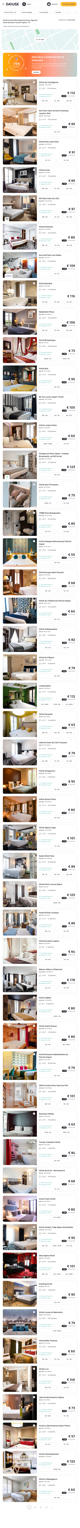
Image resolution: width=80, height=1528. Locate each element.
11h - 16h (56, 188)
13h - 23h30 (69, 704)
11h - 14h (66, 444)
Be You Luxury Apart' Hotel (40, 407)
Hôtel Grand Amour (40, 1036)
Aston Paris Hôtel (40, 1209)
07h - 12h (45, 101)
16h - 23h (69, 188)
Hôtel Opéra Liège (40, 837)
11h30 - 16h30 (57, 1331)
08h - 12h (48, 1104)
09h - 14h (48, 931)
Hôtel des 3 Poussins (40, 494)
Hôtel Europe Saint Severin (40, 582)
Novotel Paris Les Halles (40, 265)
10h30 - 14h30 (57, 1246)
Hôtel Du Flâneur (40, 667)
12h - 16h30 (69, 1274)
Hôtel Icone (40, 180)
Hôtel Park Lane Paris (40, 152)
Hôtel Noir (40, 378)
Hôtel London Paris (40, 435)
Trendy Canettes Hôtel (40, 1152)
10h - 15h (57, 415)
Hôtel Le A (40, 1379)
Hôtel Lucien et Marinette (40, 1322)
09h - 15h (45, 217)
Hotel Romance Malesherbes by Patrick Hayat (40, 1065)
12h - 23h (57, 874)
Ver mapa (41, 39)
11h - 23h (57, 302)
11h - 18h (56, 101)
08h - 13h (45, 245)
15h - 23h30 (66, 1044)
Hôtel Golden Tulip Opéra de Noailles (40, 1237)
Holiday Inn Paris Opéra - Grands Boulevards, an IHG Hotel (40, 465)
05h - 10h (45, 415)
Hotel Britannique (40, 350)
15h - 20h (69, 415)
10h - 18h (44, 302)
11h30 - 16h (57, 704)
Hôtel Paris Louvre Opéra (40, 894)
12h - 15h (69, 101)
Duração (58, 12)
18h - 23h (69, 217)
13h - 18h (66, 988)
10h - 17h (57, 132)
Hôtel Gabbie (40, 1008)
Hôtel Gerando (40, 724)
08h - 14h (48, 1387)
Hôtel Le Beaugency (40, 1489)
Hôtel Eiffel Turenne (40, 1350)
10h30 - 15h (57, 1469)
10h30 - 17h (47, 503)
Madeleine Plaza (40, 322)
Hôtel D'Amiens (40, 237)
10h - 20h (45, 761)
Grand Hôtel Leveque (40, 922)
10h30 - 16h (66, 359)
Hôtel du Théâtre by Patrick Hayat (40, 611)
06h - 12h (45, 188)
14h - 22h (69, 1246)
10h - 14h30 (44, 704)
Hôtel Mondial (40, 293)
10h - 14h (45, 330)
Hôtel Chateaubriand (40, 1462)
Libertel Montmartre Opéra (40, 1407)
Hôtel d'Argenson (40, 781)
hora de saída (44, 12)
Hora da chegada (26, 12)
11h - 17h (47, 160)
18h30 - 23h (57, 903)
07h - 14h (48, 648)
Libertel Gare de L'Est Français (40, 752)
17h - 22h (66, 531)
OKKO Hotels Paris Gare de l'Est (40, 1095)
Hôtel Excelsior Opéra (40, 951)
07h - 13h (57, 1302)
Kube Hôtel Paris (40, 866)
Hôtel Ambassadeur (40, 639)
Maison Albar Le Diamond (40, 979)
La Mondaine (40, 696)
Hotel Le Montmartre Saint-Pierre (40, 1436)
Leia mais (36, 72)
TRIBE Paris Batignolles (40, 523)
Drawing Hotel (40, 1294)
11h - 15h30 (57, 1217)
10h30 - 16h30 (48, 444)
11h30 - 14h (47, 1132)
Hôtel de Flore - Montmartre (40, 1180)
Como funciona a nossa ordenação (15, 26)
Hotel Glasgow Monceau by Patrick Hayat (40, 552)
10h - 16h (57, 387)
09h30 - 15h (47, 359)
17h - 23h (66, 503)
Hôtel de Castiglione (40, 92)
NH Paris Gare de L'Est (40, 208)
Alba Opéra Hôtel (40, 1265)
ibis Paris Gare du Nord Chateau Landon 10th (40, 122)
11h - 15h (66, 160)
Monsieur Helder (40, 1124)
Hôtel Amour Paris (40, 809)
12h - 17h (47, 988)
